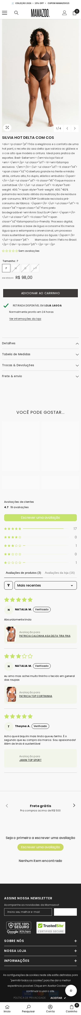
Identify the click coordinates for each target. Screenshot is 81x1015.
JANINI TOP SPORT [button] (30, 760)
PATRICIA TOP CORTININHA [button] (35, 696)
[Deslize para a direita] (74, 806)
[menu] (4, 12)
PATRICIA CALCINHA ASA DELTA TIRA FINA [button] (44, 636)
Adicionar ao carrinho (40, 293)
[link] (20, 480)
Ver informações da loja (25, 318)
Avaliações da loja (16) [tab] (60, 572)
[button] (67, 128)
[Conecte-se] (64, 13)
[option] (40, 75)
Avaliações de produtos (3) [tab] (23, 572)
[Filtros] (8, 585)
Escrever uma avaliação (40, 517)
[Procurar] (16, 12)
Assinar (65, 912)
